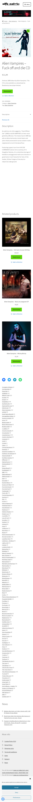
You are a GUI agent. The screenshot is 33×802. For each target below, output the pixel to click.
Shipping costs (9, 748)
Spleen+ (7, 759)
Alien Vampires (13, 21)
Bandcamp (7, 91)
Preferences (16, 797)
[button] (30, 779)
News (6, 763)
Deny (16, 792)
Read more (16, 257)
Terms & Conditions (10, 752)
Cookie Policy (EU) (10, 741)
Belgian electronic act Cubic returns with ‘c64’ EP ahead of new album (17, 712)
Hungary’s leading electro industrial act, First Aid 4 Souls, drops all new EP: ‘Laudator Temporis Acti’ (17, 722)
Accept (16, 787)
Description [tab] (5, 114)
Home (5, 21)
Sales (6, 755)
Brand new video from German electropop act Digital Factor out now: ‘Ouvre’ (17, 717)
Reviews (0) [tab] (5, 120)
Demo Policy (8, 745)
